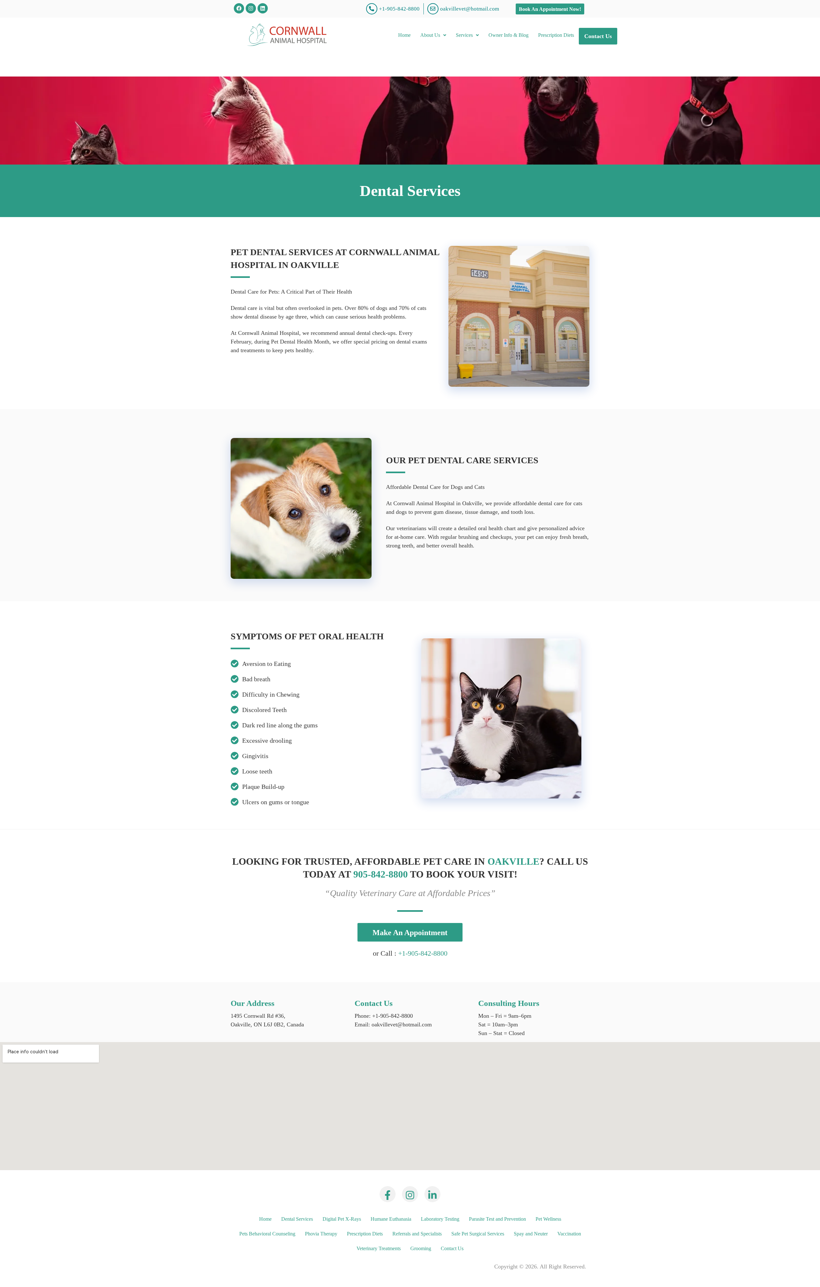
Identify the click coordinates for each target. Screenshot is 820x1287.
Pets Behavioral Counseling (267, 1233)
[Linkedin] (263, 8)
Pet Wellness (548, 1219)
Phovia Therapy (321, 1233)
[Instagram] (251, 8)
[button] (433, 35)
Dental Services (297, 1219)
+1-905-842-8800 (422, 953)
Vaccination (569, 1233)
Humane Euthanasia (391, 1219)
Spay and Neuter (531, 1233)
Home (404, 35)
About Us (430, 35)
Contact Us (598, 36)
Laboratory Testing (440, 1219)
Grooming (420, 1248)
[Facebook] (239, 8)
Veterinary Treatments (379, 1248)
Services (464, 35)
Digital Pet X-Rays (342, 1219)
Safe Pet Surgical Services (477, 1233)
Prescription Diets (556, 35)
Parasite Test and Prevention (497, 1219)
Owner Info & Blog (508, 35)
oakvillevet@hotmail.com (401, 1024)
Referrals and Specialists (417, 1233)
